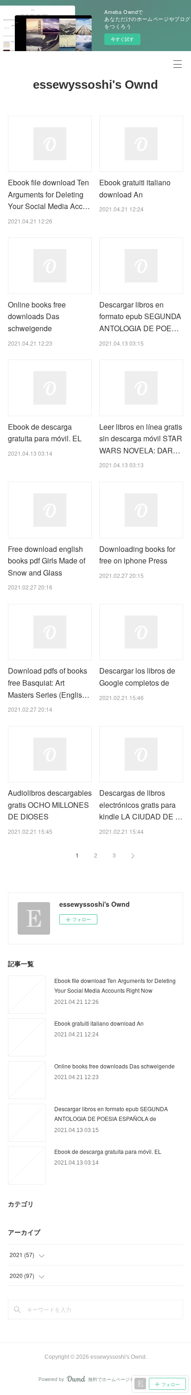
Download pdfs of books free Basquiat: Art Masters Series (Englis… (48, 682)
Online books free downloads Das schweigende (37, 316)
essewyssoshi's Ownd (95, 85)
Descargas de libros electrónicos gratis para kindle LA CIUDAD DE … (141, 804)
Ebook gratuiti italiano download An (99, 1023)
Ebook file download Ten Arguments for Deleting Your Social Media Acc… (49, 194)
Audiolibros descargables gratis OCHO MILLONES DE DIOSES (50, 804)
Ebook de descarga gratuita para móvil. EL (107, 1151)
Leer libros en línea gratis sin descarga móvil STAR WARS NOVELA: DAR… (140, 438)
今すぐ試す (122, 39)
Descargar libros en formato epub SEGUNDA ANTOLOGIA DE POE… (140, 316)
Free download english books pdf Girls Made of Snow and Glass (46, 561)
